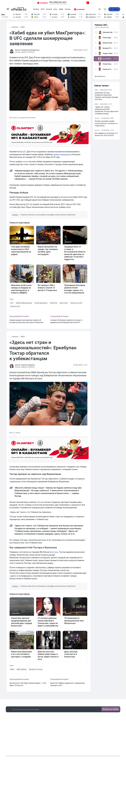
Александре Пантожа (108, 37)
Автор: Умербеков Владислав (27, 50)
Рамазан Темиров (108, 69)
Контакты (56, 776)
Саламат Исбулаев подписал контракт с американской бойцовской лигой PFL (66, 321)
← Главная (13, 27)
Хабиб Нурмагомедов (24, 303)
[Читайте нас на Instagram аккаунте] (12, 749)
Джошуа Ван (107, 32)
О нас (47, 776)
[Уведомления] (99, 9)
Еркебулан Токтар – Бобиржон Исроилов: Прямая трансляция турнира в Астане (106, 96)
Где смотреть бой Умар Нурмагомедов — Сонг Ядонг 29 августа (27, 684)
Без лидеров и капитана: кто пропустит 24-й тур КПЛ (106, 134)
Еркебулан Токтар (35, 669)
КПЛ (42, 9)
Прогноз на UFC (76, 303)
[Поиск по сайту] (95, 9)
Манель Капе (107, 43)
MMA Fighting (21, 669)
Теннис (68, 9)
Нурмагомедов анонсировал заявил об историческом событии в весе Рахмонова (26, 321)
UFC (24, 151)
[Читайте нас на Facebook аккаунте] (7, 749)
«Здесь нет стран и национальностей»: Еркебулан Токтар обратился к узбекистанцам (106, 110)
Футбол (36, 9)
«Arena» (15, 215)
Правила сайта (85, 776)
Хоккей (49, 9)
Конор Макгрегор (41, 303)
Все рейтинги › (100, 76)
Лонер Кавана (108, 64)
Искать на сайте (110, 709)
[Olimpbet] (79, 9)
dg (119, 748)
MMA (61, 9)
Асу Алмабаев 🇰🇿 (108, 59)
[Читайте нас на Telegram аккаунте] (17, 749)
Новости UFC (15, 306)
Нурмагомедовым (61, 154)
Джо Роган (64, 303)
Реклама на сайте (69, 776)
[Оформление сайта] (105, 9)
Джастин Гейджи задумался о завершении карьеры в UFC (67, 684)
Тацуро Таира (107, 53)
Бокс (55, 9)
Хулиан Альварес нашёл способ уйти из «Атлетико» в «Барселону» (106, 123)
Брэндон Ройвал (108, 48)
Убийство (53, 303)
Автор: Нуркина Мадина (25, 365)
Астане (55, 552)
